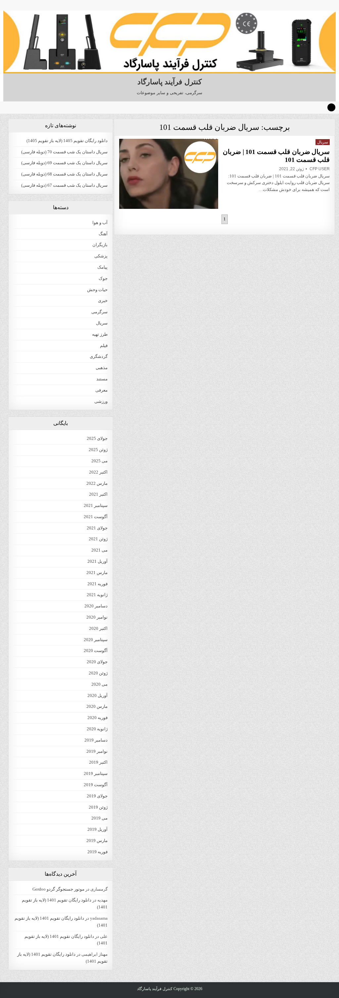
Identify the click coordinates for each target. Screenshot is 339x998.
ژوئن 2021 (98, 538)
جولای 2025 (97, 438)
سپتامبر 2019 (96, 773)
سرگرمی (99, 311)
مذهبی (102, 367)
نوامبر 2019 (97, 751)
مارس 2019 (97, 840)
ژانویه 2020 (97, 728)
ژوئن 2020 (98, 673)
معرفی (101, 390)
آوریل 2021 (97, 561)
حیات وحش (97, 289)
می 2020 (99, 684)
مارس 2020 (97, 706)
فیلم (104, 345)
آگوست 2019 (96, 784)
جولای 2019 (97, 795)
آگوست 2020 (96, 650)
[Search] (331, 107)
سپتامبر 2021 (96, 505)
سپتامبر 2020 (96, 639)
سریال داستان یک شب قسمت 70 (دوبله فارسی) (64, 151)
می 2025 (99, 460)
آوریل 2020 (97, 695)
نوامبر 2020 (97, 617)
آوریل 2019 (97, 829)
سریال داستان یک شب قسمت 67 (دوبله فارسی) (64, 185)
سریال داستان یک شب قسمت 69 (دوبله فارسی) (64, 162)
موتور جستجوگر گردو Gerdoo (58, 889)
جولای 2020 (97, 661)
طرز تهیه (100, 334)
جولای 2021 (97, 527)
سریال (322, 142)
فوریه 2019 (97, 851)
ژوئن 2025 (98, 449)
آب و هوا (100, 222)
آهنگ (103, 233)
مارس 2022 (97, 483)
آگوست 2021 (96, 516)
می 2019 (99, 818)
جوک (103, 278)
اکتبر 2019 (98, 762)
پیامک (102, 267)
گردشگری (99, 356)
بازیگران (100, 244)
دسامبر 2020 (96, 605)
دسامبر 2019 (96, 740)
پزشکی (101, 255)
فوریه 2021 (97, 583)
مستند (102, 378)
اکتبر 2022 (98, 472)
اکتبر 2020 (98, 628)
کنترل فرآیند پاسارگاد (169, 82)
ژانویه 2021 (97, 594)
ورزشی (101, 401)
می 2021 (99, 550)
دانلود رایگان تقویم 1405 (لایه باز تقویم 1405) (67, 140)
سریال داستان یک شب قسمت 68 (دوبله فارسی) (64, 174)
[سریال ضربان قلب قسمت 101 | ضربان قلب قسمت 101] (168, 174)
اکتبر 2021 (98, 494)
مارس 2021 (97, 572)
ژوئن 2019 (98, 807)
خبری (103, 300)
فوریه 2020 (97, 717)
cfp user (320, 169)
